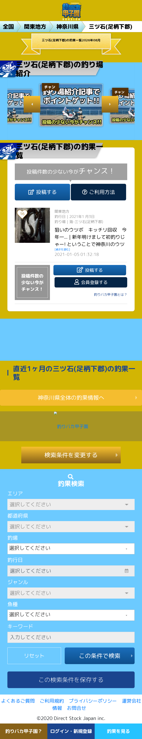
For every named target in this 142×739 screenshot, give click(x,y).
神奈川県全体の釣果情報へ (71, 398)
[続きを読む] (62, 249)
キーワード (20, 626)
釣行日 (15, 560)
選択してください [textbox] (29, 548)
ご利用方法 (102, 192)
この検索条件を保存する (71, 680)
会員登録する (94, 282)
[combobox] (71, 548)
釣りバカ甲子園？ (23, 731)
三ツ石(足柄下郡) (110, 26)
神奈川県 (67, 26)
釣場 (12, 537)
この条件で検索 (99, 656)
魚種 (12, 604)
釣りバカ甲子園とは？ (110, 294)
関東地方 (35, 26)
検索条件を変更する (71, 455)
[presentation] (32, 104)
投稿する (46, 192)
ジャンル (17, 582)
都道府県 (17, 515)
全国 (8, 26)
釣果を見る (118, 731)
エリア (15, 493)
